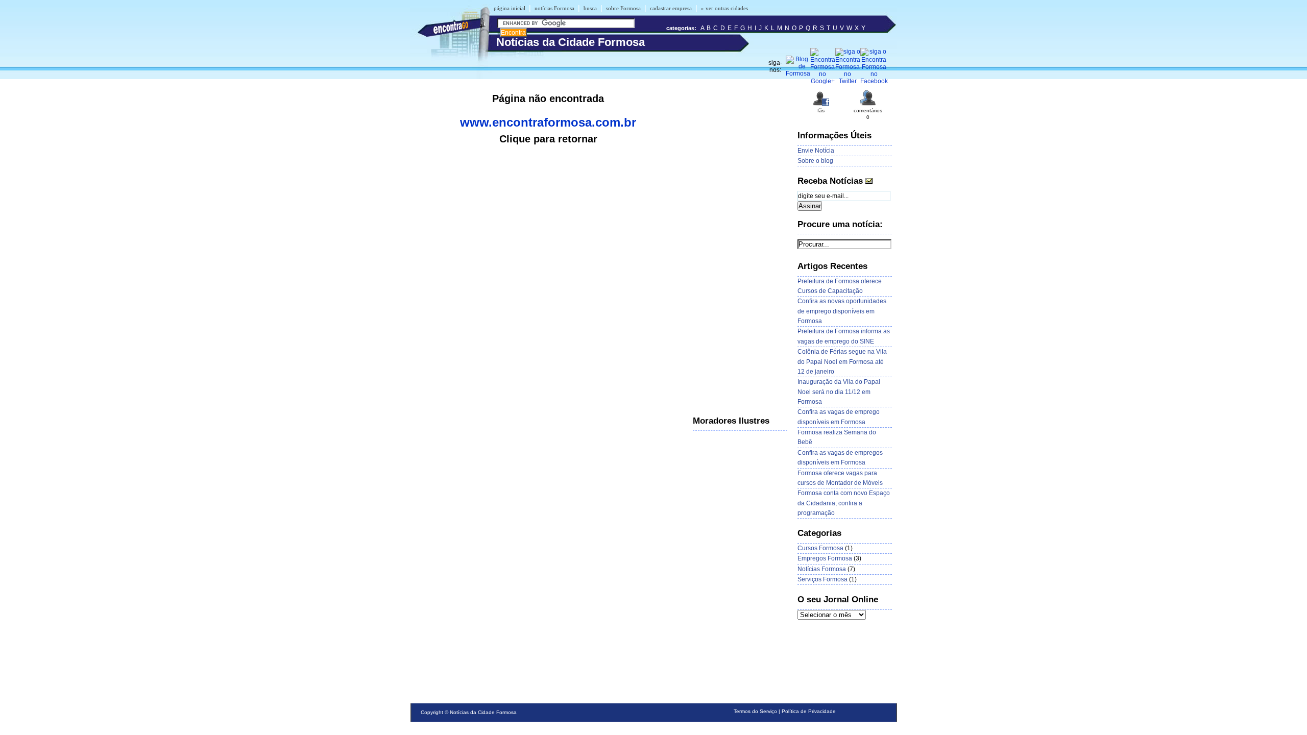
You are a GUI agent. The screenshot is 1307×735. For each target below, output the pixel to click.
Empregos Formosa (824, 558)
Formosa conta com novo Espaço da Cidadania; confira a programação (843, 503)
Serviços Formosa (822, 579)
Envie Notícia (815, 150)
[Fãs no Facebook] (821, 105)
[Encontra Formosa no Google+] (822, 81)
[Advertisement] (733, 242)
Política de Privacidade (809, 711)
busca (590, 8)
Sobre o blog (815, 160)
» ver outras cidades (724, 8)
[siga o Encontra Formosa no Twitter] (847, 81)
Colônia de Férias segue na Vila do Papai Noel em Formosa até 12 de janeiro (842, 361)
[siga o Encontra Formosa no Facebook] (874, 81)
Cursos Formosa (820, 548)
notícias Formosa (554, 8)
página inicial (509, 8)
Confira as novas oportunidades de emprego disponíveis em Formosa (841, 311)
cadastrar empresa (671, 8)
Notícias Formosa (821, 569)
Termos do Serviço (755, 711)
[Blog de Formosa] (798, 73)
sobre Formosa (623, 8)
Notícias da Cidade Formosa (483, 712)
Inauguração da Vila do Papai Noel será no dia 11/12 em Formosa (838, 391)
